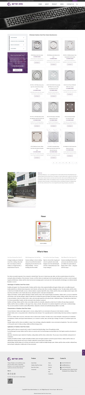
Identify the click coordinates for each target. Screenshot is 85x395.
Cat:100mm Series (37, 90)
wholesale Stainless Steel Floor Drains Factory (45, 176)
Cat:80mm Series (37, 56)
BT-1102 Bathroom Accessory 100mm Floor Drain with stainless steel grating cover (37, 148)
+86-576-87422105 (18, 66)
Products (50, 367)
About (47, 4)
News (61, 4)
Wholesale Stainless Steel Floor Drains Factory (42, 393)
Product (54, 4)
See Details (36, 62)
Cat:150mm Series (53, 151)
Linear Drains (14, 37)
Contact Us (70, 4)
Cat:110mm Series (70, 120)
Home (40, 4)
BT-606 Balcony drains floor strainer (37, 55)
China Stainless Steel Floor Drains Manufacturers (67, 174)
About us (50, 365)
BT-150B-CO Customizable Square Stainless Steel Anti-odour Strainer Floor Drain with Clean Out (53, 148)
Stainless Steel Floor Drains (17, 41)
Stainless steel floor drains (24, 280)
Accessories (13, 48)
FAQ (49, 371)
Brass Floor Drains (15, 44)
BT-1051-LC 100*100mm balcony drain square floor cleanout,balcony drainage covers (37, 87)
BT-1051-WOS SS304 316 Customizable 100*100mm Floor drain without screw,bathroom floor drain (53, 87)
